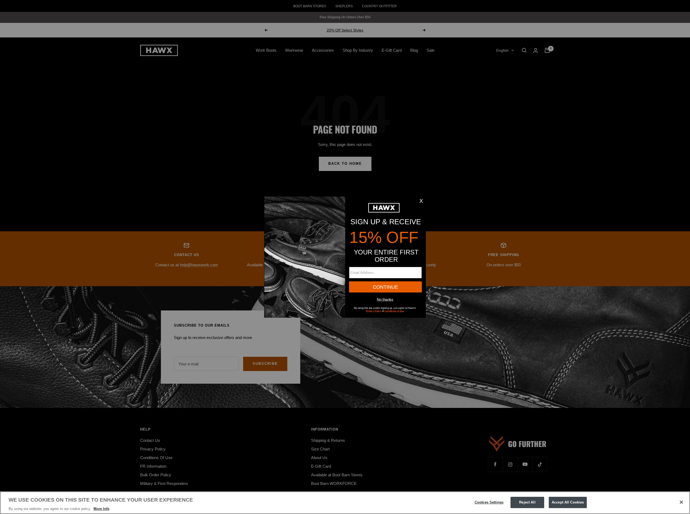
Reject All (527, 502)
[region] (345, 502)
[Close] (681, 502)
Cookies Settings (489, 502)
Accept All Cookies (568, 502)
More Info (101, 508)
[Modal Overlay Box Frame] (345, 257)
